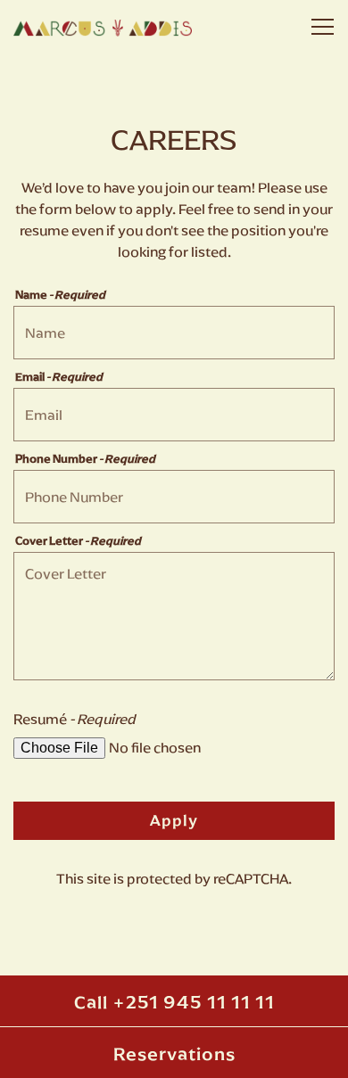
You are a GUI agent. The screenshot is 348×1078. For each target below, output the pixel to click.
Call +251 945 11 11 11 (174, 1003)
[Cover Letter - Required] (174, 616)
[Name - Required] (174, 332)
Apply (174, 820)
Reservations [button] (174, 1054)
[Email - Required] (174, 414)
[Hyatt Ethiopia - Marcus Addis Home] (102, 26)
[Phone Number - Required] (174, 496)
